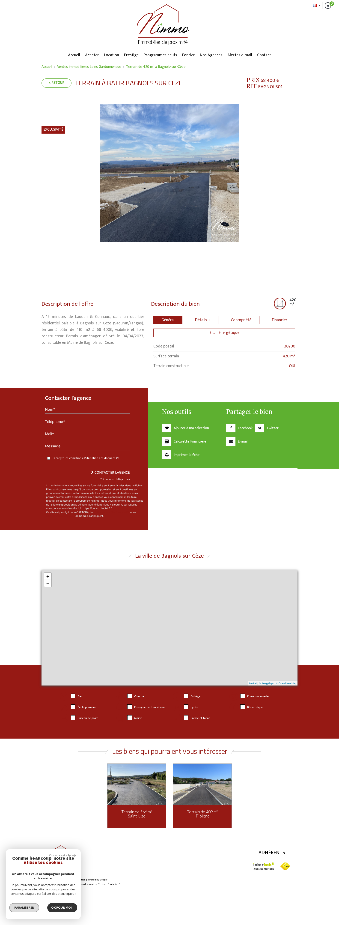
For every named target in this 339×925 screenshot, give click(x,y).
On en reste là (60, 855)
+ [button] (47, 576)
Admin (113, 884)
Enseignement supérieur (149, 707)
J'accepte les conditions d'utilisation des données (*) (86, 458)
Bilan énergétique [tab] (224, 332)
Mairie (138, 718)
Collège (195, 696)
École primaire (87, 707)
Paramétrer (24, 907)
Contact (264, 55)
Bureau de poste (88, 718)
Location (111, 55)
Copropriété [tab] (241, 320)
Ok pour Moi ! (62, 907)
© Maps (266, 683)
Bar (80, 696)
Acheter (92, 55)
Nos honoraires (88, 884)
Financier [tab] (279, 320)
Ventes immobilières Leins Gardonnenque (89, 67)
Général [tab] (168, 320)
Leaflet (253, 683)
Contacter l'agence (112, 473)
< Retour (56, 83)
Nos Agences (211, 55)
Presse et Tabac (200, 718)
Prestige (131, 55)
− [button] (47, 583)
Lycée (194, 707)
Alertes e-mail (239, 55)
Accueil (74, 55)
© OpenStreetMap (286, 683)
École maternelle (258, 696)
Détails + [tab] (202, 320)
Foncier (188, 55)
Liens (103, 884)
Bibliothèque (255, 707)
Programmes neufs (160, 55)
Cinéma (139, 696)
